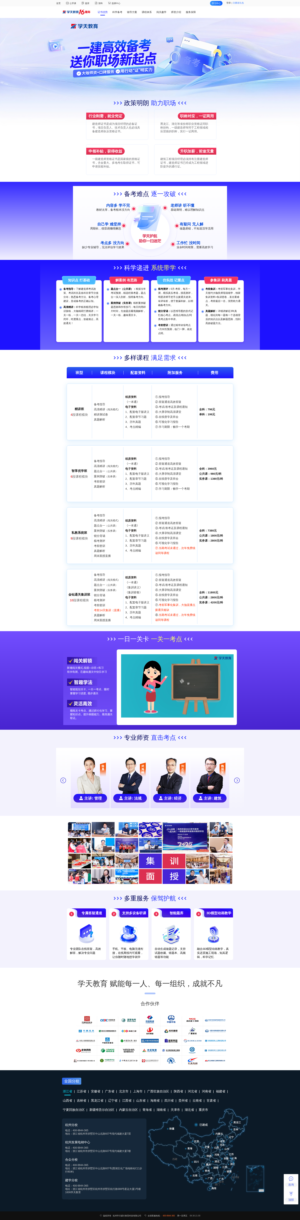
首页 (58, 3)
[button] (237, 780)
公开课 (73, 3)
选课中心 (116, 3)
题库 (87, 3)
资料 (100, 3)
